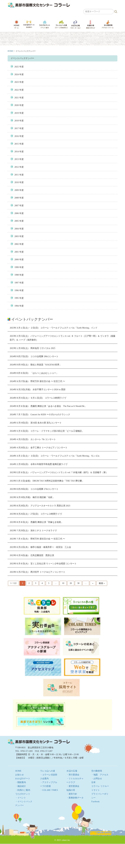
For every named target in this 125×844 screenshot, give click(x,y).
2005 (16, 221)
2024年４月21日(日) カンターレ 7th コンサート (33, 439)
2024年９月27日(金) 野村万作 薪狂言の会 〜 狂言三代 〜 (37, 381)
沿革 (93, 782)
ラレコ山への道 (61, 24)
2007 (16, 205)
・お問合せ (96, 778)
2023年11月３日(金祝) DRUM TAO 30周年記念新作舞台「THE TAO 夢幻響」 (47, 481)
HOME (16, 24)
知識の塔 (90, 24)
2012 (16, 167)
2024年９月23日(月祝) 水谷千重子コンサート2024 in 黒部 (37, 389)
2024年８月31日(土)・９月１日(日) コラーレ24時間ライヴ (38, 398)
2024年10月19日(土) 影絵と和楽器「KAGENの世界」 (35, 365)
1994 (16, 306)
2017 (16, 128)
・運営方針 (71, 794)
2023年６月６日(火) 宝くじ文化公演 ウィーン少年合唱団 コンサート (43, 563)
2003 (16, 236)
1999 (16, 267)
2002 (16, 244)
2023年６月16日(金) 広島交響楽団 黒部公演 (32, 555)
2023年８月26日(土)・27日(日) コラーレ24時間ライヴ (36, 514)
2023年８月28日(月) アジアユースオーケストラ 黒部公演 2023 (40, 506)
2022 (16, 90)
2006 (16, 213)
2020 (16, 105)
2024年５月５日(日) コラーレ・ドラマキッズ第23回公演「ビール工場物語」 (47, 431)
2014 (16, 151)
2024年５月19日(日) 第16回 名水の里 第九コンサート (36, 423)
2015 (16, 144)
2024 (16, 74)
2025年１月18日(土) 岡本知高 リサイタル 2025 (32, 348)
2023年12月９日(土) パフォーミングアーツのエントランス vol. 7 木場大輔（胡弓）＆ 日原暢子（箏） (59, 472)
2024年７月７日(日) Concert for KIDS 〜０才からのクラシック (40, 414)
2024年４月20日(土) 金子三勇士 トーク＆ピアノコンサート (38, 447)
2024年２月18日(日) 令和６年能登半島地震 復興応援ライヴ (38, 464)
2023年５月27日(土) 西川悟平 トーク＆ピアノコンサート (37, 572)
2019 (16, 113)
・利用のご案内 (22, 790)
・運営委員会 (72, 786)
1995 (16, 298)
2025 (16, 67)
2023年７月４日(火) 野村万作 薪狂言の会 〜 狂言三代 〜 (37, 539)
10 (63, 583)
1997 (16, 283)
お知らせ (19, 775)
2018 (16, 121)
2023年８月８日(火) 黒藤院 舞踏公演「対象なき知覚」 (36, 522)
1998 (16, 275)
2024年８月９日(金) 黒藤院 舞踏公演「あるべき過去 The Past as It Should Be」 (48, 406)
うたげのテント (44, 24)
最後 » (102, 583)
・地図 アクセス (99, 775)
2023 (16, 82)
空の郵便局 (108, 24)
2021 (16, 97)
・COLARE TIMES (49, 790)
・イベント (20, 798)
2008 (16, 198)
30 (78, 583)
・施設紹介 (20, 786)
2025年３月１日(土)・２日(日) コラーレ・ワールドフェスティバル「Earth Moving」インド (53, 328)
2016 (16, 136)
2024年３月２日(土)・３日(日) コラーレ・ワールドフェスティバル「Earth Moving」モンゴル (55, 456)
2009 (16, 190)
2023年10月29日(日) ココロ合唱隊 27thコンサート (34, 489)
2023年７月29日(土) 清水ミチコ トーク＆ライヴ (33, 530)
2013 (16, 159)
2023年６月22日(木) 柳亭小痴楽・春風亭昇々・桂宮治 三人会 (40, 547)
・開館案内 (20, 782)
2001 (16, 252)
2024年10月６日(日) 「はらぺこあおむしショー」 (34, 373)
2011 (16, 175)
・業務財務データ (75, 798)
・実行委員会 (72, 775)
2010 (16, 182)
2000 (16, 259)
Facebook (95, 801)
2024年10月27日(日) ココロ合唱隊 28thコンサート (34, 356)
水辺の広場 (75, 24)
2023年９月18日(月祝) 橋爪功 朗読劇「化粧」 (32, 497)
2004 (16, 229)
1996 (16, 290)
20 (71, 583)
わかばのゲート (29, 24)
